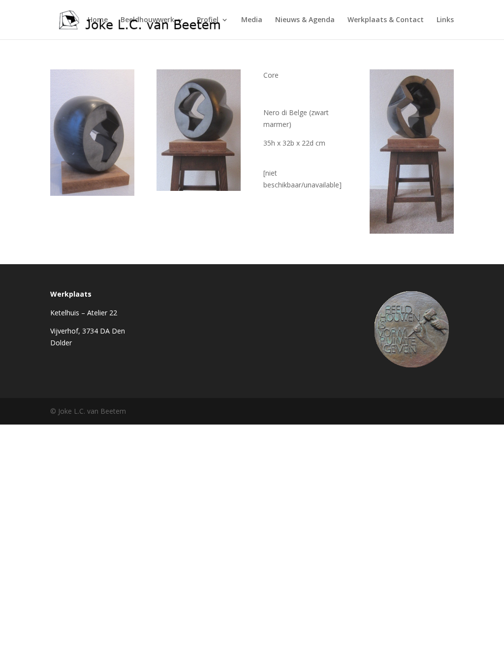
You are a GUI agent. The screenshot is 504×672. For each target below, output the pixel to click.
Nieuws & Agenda (305, 20)
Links (445, 20)
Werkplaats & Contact (385, 20)
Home (98, 20)
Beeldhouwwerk (147, 20)
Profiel (208, 20)
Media (251, 20)
